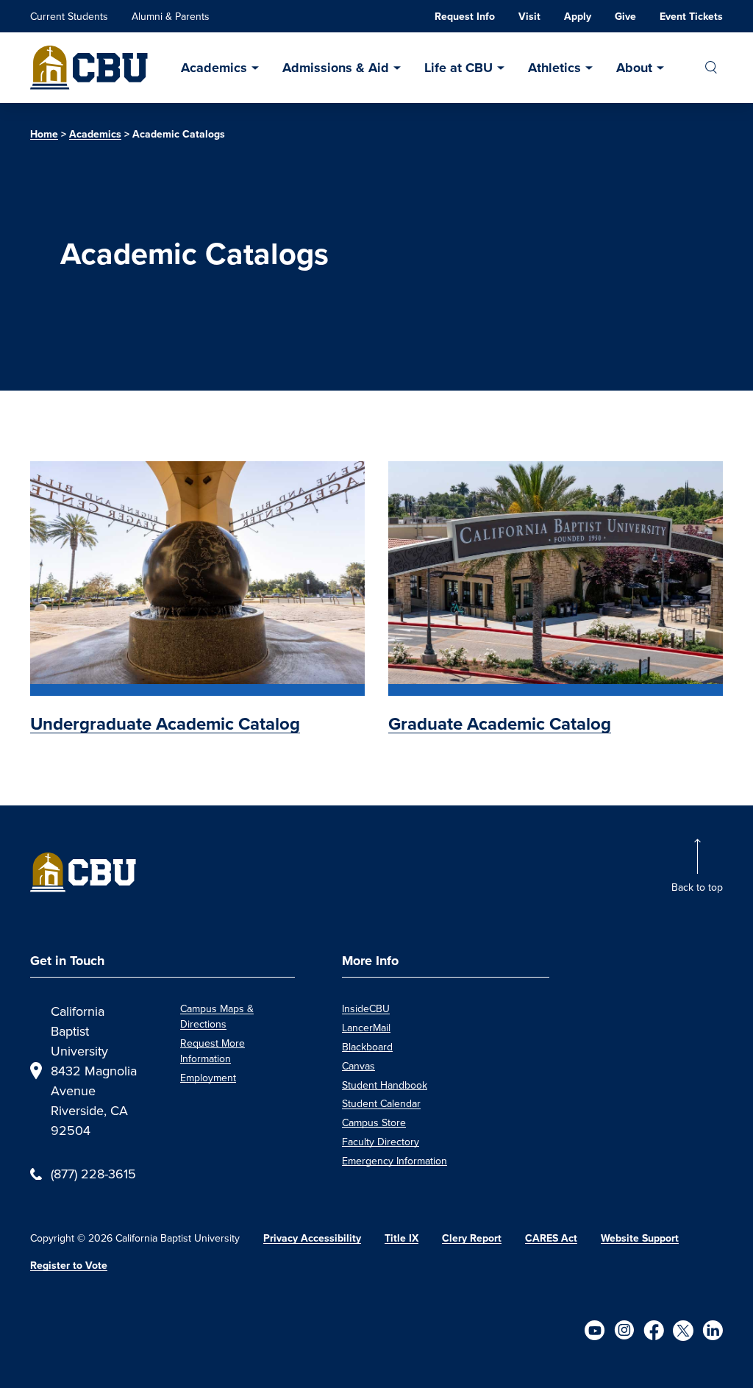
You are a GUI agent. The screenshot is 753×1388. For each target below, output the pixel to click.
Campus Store (374, 1122)
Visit (529, 16)
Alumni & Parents (171, 16)
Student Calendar (381, 1103)
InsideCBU (366, 1008)
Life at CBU (458, 67)
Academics (214, 67)
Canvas (358, 1065)
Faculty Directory (380, 1141)
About (634, 67)
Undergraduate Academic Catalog (165, 724)
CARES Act (551, 1238)
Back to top (697, 887)
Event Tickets (691, 16)
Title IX (401, 1238)
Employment (208, 1077)
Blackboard (367, 1046)
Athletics (554, 67)
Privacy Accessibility (312, 1238)
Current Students (69, 16)
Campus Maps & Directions (217, 1016)
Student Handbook (384, 1085)
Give (625, 16)
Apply (577, 16)
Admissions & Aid (335, 67)
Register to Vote (68, 1265)
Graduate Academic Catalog (499, 724)
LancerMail (366, 1027)
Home (44, 134)
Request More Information (212, 1051)
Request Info (465, 16)
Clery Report (472, 1238)
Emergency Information (394, 1160)
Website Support (640, 1238)
